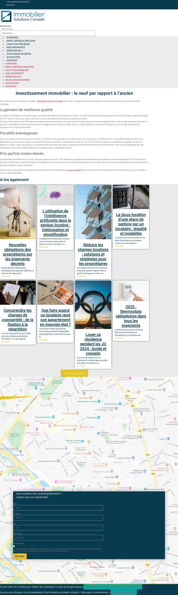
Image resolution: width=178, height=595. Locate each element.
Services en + (13, 76)
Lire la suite (5, 276)
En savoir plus (133, 586)
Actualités (12, 83)
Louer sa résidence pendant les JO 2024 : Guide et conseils (93, 344)
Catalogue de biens (17, 80)
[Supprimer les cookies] (144, 587)
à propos (11, 63)
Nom (15, 504)
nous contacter (74, 170)
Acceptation (18, 543)
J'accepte (90, 586)
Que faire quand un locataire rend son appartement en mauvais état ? (55, 317)
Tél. (14, 524)
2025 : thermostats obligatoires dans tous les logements (131, 316)
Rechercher (5, 26)
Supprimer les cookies (111, 586)
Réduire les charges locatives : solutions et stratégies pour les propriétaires (93, 254)
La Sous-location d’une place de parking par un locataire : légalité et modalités (131, 224)
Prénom (16, 514)
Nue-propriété (14, 73)
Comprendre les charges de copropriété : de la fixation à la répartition (17, 319)
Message (17, 533)
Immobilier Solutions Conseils (50, 101)
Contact (12, 60)
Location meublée (17, 70)
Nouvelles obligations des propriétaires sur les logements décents (17, 254)
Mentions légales (97, 567)
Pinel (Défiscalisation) (19, 67)
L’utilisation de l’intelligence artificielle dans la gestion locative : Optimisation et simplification (55, 223)
